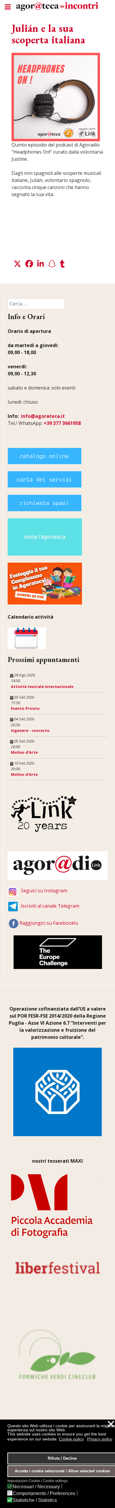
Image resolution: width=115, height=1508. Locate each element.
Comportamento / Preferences (44, 1493)
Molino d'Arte (24, 752)
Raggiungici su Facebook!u (48, 923)
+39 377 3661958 (62, 423)
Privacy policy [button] (99, 1439)
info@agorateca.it (43, 416)
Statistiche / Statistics (35, 1500)
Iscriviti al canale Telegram (50, 906)
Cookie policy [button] (71, 1439)
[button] (17, 264)
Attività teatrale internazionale (42, 686)
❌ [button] (110, 1424)
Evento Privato (25, 708)
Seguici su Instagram (44, 890)
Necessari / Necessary (36, 1487)
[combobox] (36, 303)
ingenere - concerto (30, 730)
